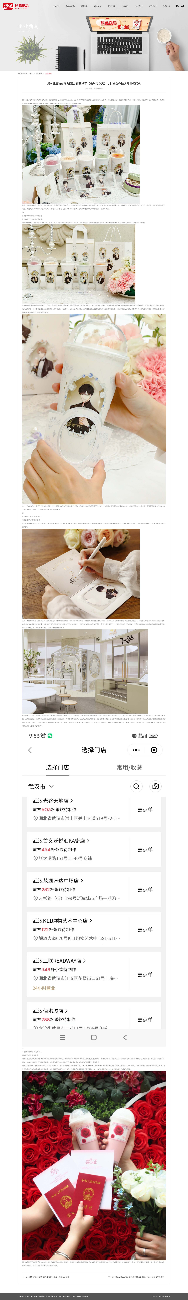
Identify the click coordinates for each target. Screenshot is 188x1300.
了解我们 (56, 6)
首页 (30, 73)
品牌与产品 (70, 6)
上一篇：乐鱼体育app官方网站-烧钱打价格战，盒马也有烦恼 (45, 1277)
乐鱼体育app (16, 7)
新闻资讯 (111, 6)
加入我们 (138, 6)
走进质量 (84, 6)
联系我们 (152, 6)
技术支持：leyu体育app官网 (160, 1296)
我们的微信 (177, 6)
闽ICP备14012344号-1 (80, 1296)
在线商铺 (166, 6)
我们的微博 (183, 6)
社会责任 (125, 6)
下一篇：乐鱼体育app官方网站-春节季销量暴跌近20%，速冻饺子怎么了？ (137, 1277)
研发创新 (97, 6)
